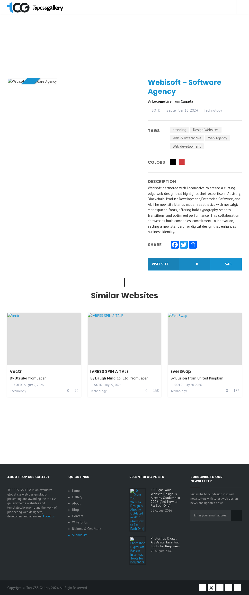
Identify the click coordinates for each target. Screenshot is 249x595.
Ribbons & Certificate (86, 529)
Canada (187, 101)
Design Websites (206, 129)
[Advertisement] (126, 57)
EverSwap (180, 371)
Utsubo (21, 378)
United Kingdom (210, 378)
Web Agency (217, 138)
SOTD (155, 110)
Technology (213, 110)
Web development (187, 146)
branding (179, 129)
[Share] (193, 245)
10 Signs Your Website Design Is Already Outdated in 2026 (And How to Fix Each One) (165, 497)
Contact (77, 516)
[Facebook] (175, 245)
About (76, 503)
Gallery (77, 497)
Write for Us (80, 522)
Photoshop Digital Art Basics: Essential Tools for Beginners (165, 542)
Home (76, 491)
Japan (41, 378)
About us (49, 516)
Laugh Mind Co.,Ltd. (112, 378)
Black (173, 162)
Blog (75, 510)
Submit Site (80, 535)
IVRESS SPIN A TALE (109, 371)
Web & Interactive (187, 138)
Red (181, 162)
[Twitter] (184, 245)
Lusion (181, 378)
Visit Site (161, 264)
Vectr (16, 371)
